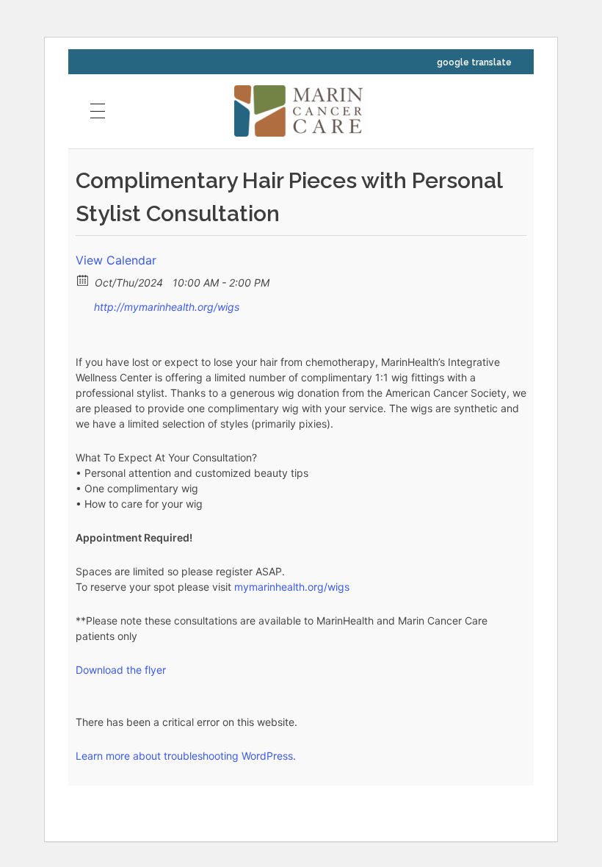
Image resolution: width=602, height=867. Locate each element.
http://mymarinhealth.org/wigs (165, 307)
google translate (474, 62)
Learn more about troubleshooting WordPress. (186, 755)
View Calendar (116, 260)
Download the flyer (121, 669)
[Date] (83, 280)
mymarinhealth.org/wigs (291, 586)
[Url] (83, 304)
